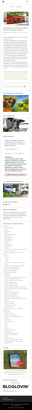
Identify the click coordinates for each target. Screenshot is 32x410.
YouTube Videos (8, 343)
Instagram (17, 86)
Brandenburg (7, 231)
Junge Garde (21, 75)
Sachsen (6, 73)
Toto (12, 79)
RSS (14, 86)
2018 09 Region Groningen (10, 305)
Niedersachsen (7, 236)
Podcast (6, 326)
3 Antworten (25, 79)
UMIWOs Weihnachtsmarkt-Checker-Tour (13, 252)
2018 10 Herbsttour (8, 306)
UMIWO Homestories (9, 338)
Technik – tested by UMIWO (10, 334)
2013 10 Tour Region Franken (10, 282)
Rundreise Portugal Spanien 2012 (11, 267)
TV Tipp (6, 336)
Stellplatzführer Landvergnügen (11, 333)
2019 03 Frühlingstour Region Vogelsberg (13, 308)
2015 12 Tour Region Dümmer (11, 295)
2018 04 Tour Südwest (9, 303)
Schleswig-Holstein (8, 246)
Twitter (7, 86)
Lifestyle (6, 323)
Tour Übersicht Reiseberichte (9, 272)
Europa (4, 254)
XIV (20, 79)
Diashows (6, 318)
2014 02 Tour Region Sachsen (11, 283)
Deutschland (6, 226)
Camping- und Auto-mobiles (10, 315)
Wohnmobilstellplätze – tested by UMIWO (13, 341)
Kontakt (24, 86)
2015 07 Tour (7, 290)
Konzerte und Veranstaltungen (20, 71)
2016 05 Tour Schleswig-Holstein (11, 297)
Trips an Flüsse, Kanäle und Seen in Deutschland (15, 249)
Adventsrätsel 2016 (8, 313)
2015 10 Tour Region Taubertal (11, 293)
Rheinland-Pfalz (7, 241)
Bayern (5, 229)
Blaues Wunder (18, 73)
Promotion (6, 328)
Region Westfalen (8, 239)
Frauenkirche (14, 75)
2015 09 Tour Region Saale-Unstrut (12, 292)
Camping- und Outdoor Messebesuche (13, 316)
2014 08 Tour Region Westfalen (11, 285)
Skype (21, 86)
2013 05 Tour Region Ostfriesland (11, 278)
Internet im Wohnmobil (9, 321)
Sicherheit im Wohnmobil (9, 329)
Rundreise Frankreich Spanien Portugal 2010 (14, 265)
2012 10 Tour (7, 275)
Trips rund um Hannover (9, 251)
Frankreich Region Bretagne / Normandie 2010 (14, 262)
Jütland (7, 259)
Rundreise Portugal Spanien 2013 (11, 269)
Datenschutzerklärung (8, 399)
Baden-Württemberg (8, 228)
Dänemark (6, 255)
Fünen (6, 257)
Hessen (6, 232)
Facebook (4, 86)
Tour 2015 (16, 79)
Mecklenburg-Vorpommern (10, 234)
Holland (6, 264)
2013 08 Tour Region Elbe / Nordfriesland (13, 280)
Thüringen (6, 247)
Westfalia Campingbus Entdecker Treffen (13, 339)
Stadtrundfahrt (7, 79)
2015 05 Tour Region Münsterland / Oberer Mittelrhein (16, 288)
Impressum (5, 398)
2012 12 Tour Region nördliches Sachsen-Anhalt (15, 277)
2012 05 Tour (7, 274)
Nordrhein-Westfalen (8, 237)
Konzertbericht (9, 77)
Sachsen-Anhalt (7, 244)
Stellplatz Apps (7, 331)
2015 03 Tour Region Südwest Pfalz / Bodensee (15, 287)
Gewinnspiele (7, 320)
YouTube (11, 86)
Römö (6, 260)
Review (23, 77)
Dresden (8, 75)
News (5, 324)
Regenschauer (17, 77)
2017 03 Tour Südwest (9, 301)
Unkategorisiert (6, 311)
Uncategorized (6, 310)
